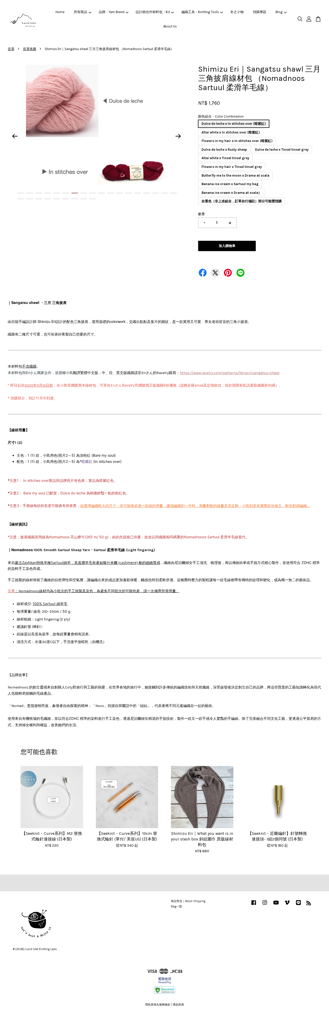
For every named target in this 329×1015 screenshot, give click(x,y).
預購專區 (259, 12)
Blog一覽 (176, 906)
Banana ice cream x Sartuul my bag (230, 184)
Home (60, 12)
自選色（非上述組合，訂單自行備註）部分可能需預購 (242, 201)
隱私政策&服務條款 (157, 1004)
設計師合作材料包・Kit (153, 12)
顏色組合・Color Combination (221, 116)
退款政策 (178, 1004)
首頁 (11, 49)
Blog (279, 12)
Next (178, 136)
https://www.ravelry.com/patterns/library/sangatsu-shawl (229, 373)
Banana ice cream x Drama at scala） (232, 193)
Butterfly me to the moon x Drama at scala (235, 175)
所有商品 (80, 12)
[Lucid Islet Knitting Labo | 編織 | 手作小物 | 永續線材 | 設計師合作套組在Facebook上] (253, 905)
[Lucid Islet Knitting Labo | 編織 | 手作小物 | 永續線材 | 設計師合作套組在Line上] (298, 905)
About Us (170, 26)
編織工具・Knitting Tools (200, 12)
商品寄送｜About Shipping (188, 901)
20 (29, 198)
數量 (201, 214)
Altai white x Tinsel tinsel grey (225, 158)
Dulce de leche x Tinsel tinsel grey (282, 149)
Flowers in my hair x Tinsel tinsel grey (232, 167)
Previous (14, 136)
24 (65, 198)
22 (47, 198)
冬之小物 (237, 12)
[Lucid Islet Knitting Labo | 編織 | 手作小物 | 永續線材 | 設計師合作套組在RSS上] (309, 904)
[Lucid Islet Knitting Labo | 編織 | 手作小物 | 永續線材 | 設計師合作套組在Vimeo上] (287, 905)
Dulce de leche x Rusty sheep (224, 149)
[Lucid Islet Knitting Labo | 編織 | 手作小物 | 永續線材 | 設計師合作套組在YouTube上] (276, 905)
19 (20, 198)
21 (38, 198)
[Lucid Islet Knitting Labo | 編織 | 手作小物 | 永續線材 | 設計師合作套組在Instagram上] (264, 905)
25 (74, 198)
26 (83, 198)
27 (92, 198)
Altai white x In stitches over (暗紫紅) (231, 132)
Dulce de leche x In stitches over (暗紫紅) (234, 124)
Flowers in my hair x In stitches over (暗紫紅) (237, 141)
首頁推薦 (29, 49)
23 (56, 198)
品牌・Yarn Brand (111, 12)
